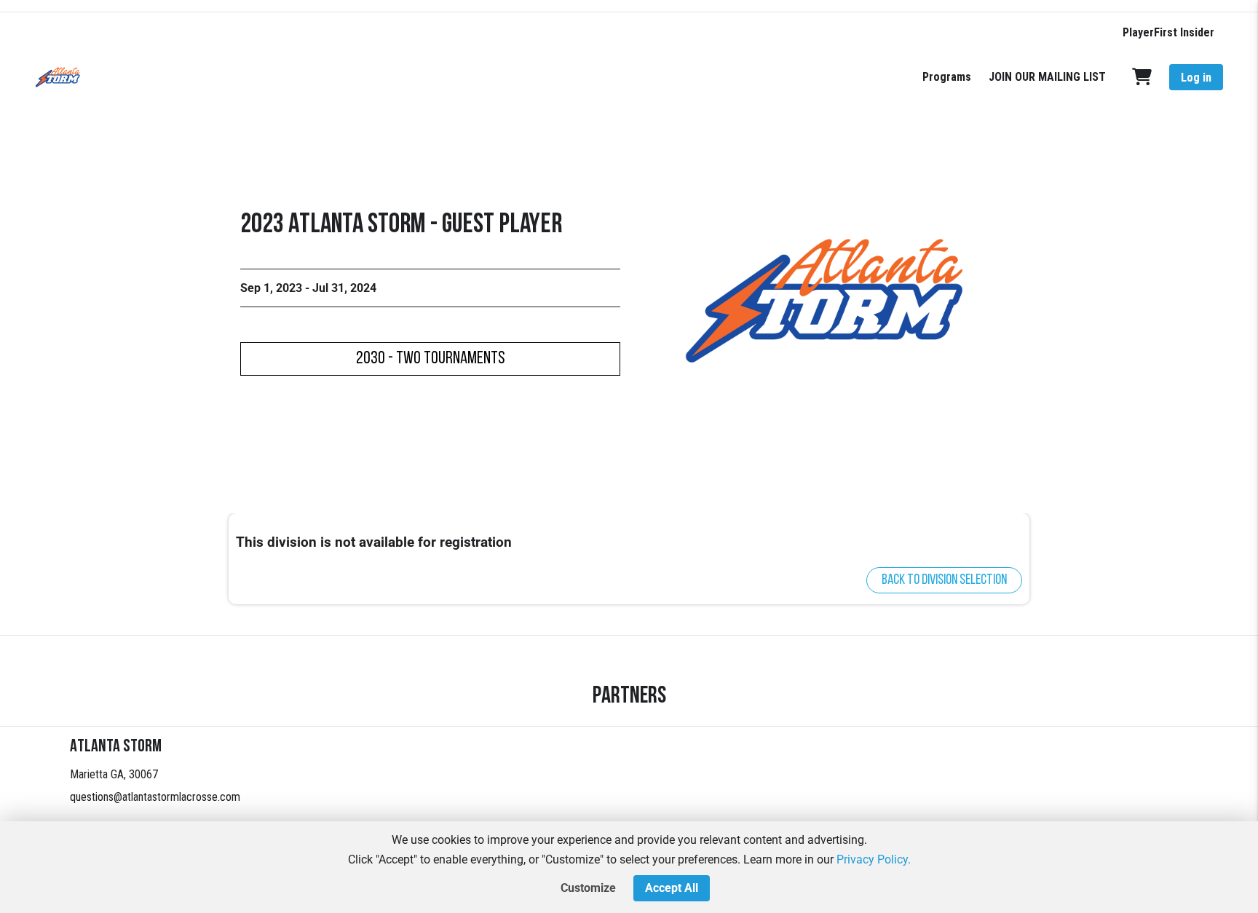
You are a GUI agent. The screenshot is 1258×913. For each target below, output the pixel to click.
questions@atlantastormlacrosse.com (155, 797)
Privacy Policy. (873, 859)
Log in (1196, 77)
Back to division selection (944, 580)
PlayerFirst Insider (1168, 32)
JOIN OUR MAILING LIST (1047, 77)
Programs (946, 77)
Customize (588, 888)
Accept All (671, 888)
